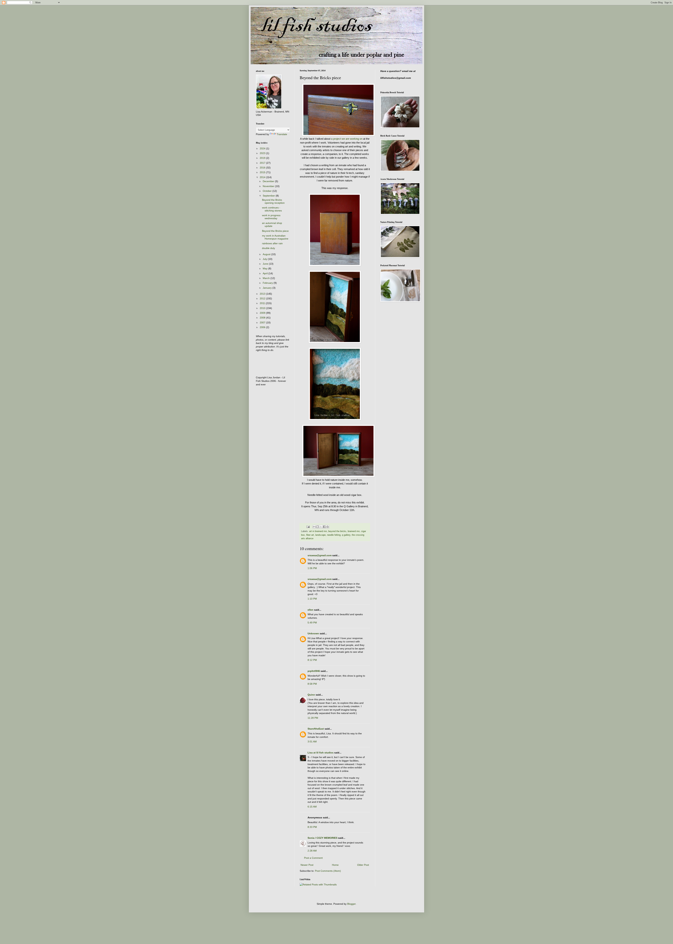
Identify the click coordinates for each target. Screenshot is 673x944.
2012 (263, 298)
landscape (320, 535)
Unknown (313, 633)
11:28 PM (313, 717)
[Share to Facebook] (324, 526)
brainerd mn (354, 531)
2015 (263, 172)
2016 (263, 167)
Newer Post (307, 864)
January (267, 287)
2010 (263, 308)
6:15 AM (312, 806)
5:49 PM (312, 622)
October (267, 191)
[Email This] (314, 526)
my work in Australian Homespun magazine (275, 237)
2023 (263, 153)
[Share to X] (321, 526)
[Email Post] (307, 527)
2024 (263, 148)
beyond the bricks (337, 531)
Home (335, 864)
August (267, 254)
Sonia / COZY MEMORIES (322, 837)
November (269, 186)
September (269, 195)
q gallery (346, 535)
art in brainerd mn (318, 531)
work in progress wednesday (271, 217)
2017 (263, 162)
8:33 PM (312, 827)
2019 (263, 158)
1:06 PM (312, 568)
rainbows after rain (272, 243)
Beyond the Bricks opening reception (273, 201)
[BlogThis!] (317, 526)
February (268, 282)
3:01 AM (312, 741)
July (265, 259)
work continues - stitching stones (272, 209)
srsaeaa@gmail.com (320, 555)
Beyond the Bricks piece (275, 231)
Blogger (351, 903)
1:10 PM (312, 598)
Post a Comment (313, 857)
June (266, 263)
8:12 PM (312, 660)
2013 (263, 293)
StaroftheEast (316, 728)
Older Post (363, 864)
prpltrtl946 (314, 671)
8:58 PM (312, 683)
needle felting (334, 535)
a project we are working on (346, 138)
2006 (263, 327)
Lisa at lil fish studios (321, 752)
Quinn (311, 694)
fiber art (310, 535)
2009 (263, 312)
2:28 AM (312, 850)
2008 (263, 317)
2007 (263, 322)
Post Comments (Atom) (328, 870)
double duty (268, 248)
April (265, 273)
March (266, 278)
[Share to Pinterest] (327, 526)
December (269, 181)
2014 (263, 177)
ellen (310, 609)
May (265, 268)
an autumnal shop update (272, 224)
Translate (282, 134)
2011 (263, 303)
